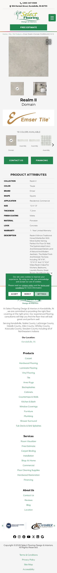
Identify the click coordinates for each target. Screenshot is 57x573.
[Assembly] (23, 140)
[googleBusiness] (42, 537)
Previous (4, 87)
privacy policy (27, 285)
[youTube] (28, 537)
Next (53, 87)
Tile (10, 34)
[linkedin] (37, 537)
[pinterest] (23, 537)
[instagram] (19, 537)
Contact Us (16, 160)
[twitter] (33, 537)
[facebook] (14, 537)
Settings (41, 294)
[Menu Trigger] (52, 17)
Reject (27, 294)
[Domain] (11, 140)
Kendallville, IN (28, 341)
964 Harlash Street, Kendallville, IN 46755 (29, 6)
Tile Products (17, 34)
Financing (42, 160)
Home (5, 34)
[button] (28, 27)
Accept (14, 294)
